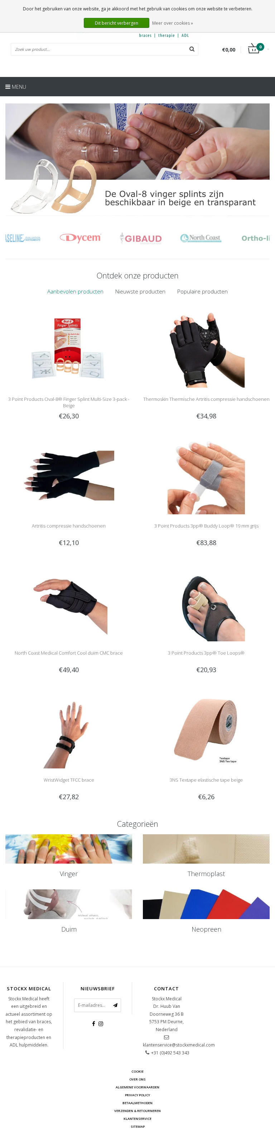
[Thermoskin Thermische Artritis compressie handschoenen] (206, 348)
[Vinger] (68, 849)
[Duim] (68, 904)
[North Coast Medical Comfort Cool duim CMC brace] (69, 602)
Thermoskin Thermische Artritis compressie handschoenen (206, 399)
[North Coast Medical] (155, 238)
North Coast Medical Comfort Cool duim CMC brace (69, 653)
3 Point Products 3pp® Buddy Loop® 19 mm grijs (206, 526)
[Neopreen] (206, 904)
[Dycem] (34, 238)
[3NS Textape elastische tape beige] (206, 729)
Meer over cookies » (172, 23)
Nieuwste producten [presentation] (140, 291)
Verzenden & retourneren (137, 1110)
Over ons (137, 1079)
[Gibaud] (95, 238)
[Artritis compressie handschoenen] (69, 475)
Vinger (69, 873)
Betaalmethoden (137, 1103)
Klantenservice (137, 1118)
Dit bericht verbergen (116, 23)
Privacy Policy (137, 1095)
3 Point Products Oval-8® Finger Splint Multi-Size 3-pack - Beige (68, 402)
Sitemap (138, 1126)
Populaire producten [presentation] (202, 291)
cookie (137, 1071)
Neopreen (206, 929)
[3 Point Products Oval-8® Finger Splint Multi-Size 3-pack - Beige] (69, 348)
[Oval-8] (137, 159)
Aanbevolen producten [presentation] (75, 291)
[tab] (75, 291)
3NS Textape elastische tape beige (206, 780)
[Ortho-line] (215, 238)
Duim (69, 929)
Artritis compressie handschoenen (69, 526)
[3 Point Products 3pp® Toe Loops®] (206, 602)
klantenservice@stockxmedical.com (179, 1045)
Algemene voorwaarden (137, 1087)
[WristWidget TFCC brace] (69, 729)
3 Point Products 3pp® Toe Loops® (206, 653)
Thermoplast (206, 873)
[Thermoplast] (206, 849)
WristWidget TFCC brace (69, 780)
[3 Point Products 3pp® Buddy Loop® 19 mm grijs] (206, 475)
